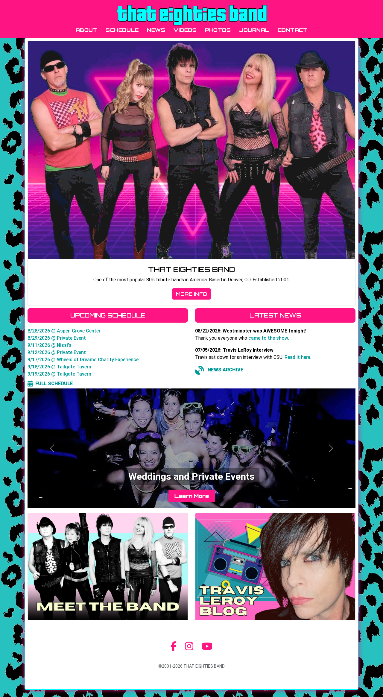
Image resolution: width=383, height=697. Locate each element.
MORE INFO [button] (191, 294)
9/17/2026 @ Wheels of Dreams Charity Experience (83, 359)
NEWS (156, 30)
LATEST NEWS (275, 315)
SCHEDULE (122, 30)
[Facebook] (174, 646)
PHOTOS (218, 30)
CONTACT (293, 30)
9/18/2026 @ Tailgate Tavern (59, 367)
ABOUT (87, 30)
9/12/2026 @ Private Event (57, 352)
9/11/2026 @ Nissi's (50, 345)
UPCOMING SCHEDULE (107, 315)
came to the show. (268, 338)
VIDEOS (185, 30)
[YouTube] (207, 646)
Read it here (297, 357)
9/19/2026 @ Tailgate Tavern (59, 374)
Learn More (191, 496)
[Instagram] (189, 646)
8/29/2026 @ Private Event (57, 338)
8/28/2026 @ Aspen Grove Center (64, 331)
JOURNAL (254, 30)
